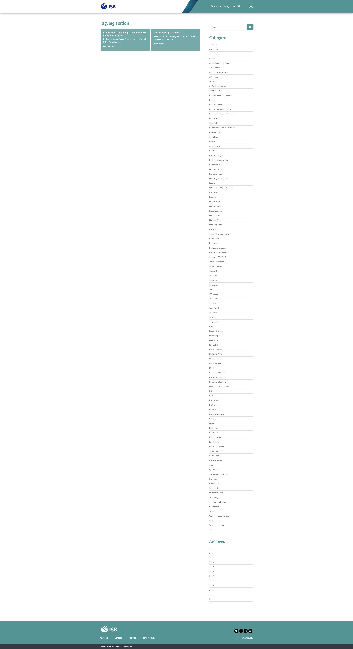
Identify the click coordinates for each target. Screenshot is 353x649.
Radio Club (213, 432)
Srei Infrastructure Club (218, 474)
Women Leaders (216, 520)
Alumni (212, 58)
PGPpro (212, 409)
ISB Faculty (213, 298)
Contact (118, 637)
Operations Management (219, 386)
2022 (211, 553)
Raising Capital (215, 437)
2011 (211, 604)
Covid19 (212, 151)
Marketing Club (215, 354)
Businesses (213, 118)
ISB (210, 289)
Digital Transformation (218, 160)
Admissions (213, 54)
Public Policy (214, 428)
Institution (213, 275)
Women (212, 511)
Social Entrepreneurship (219, 451)
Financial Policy (215, 220)
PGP (211, 391)
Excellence (213, 192)
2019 (211, 567)
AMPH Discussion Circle (218, 72)
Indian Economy (215, 266)
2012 (211, 599)
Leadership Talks (216, 335)
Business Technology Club (220, 109)
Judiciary (212, 317)
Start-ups (213, 479)
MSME (211, 368)
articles (212, 81)
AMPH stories (214, 77)
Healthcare (213, 243)
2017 (211, 576)
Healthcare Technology (218, 252)
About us (104, 637)
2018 (211, 571)
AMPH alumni (214, 67)
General (212, 229)
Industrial (213, 271)
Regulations (214, 442)
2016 (211, 580)
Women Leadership (217, 525)
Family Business (215, 211)
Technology (214, 497)
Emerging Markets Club (218, 178)
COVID (212, 141)
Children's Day (215, 132)
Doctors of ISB (215, 164)
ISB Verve (213, 312)
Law (211, 326)
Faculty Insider (215, 206)
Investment (213, 285)
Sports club (214, 469)
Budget (212, 100)
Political (212, 423)
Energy (212, 183)
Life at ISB (213, 345)
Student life (214, 488)
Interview (213, 280)
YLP (210, 529)
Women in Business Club (219, 516)
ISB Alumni (213, 294)
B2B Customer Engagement (220, 95)
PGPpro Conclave (216, 414)
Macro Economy (215, 349)
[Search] (250, 27)
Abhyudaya (213, 44)
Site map (132, 637)
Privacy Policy (149, 637)
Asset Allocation (215, 91)
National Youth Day (217, 372)
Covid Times (214, 146)
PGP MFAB (213, 400)
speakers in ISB (215, 460)
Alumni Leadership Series (219, 63)
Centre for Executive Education (222, 127)
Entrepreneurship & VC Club (221, 187)
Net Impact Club (216, 377)
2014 (211, 590)
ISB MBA (212, 303)
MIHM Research (215, 363)
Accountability (215, 49)
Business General (216, 104)
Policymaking (214, 419)
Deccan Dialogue (216, 155)
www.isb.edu (247, 637)
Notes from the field (217, 382)
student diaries (215, 483)
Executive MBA (215, 201)
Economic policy (216, 174)
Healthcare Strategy (217, 248)
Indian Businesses (216, 261)
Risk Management (216, 446)
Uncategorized (215, 506)
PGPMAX (213, 405)
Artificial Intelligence (217, 86)
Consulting (213, 137)
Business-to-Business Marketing (222, 114)
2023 (211, 548)
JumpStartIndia (215, 322)
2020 (211, 562)
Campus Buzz (214, 123)
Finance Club (214, 215)
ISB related (214, 308)
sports (211, 465)
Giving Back (214, 238)
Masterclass (214, 359)
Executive (213, 197)
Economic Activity (216, 169)
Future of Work (215, 224)
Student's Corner (216, 492)
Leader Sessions (216, 331)
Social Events (214, 456)
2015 (211, 585)
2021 (211, 557)
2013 (211, 594)
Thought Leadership (217, 502)
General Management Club (220, 234)
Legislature (213, 340)
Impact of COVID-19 (217, 257)
